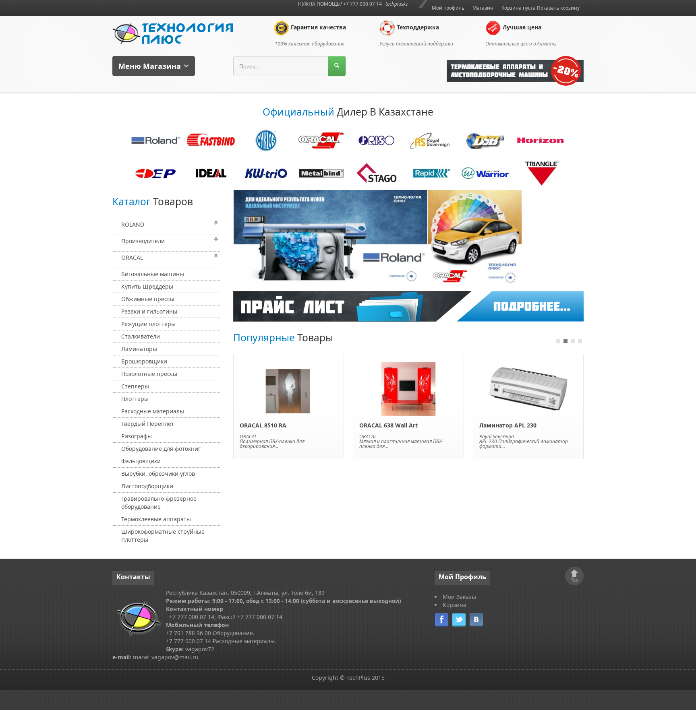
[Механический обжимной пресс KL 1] (408, 388)
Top (574, 580)
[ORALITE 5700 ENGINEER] (289, 388)
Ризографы (136, 436)
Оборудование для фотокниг (161, 448)
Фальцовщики (141, 461)
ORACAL (132, 257)
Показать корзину (558, 7)
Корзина (454, 605)
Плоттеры (135, 398)
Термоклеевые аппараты (156, 519)
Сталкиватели (140, 336)
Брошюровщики (144, 361)
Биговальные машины (152, 274)
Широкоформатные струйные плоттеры (163, 535)
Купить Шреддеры (147, 286)
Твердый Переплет (147, 423)
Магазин (482, 7)
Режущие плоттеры (148, 324)
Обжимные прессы (147, 299)
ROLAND (132, 224)
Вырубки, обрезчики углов (158, 473)
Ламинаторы (139, 349)
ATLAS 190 (493, 425)
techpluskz (396, 3)
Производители (143, 241)
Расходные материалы (152, 411)
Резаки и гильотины (149, 311)
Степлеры (135, 386)
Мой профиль (448, 7)
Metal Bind (490, 436)
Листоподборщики (147, 486)
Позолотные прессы (149, 374)
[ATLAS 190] (528, 388)
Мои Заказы (459, 597)
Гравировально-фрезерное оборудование (159, 502)
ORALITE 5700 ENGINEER (274, 425)
